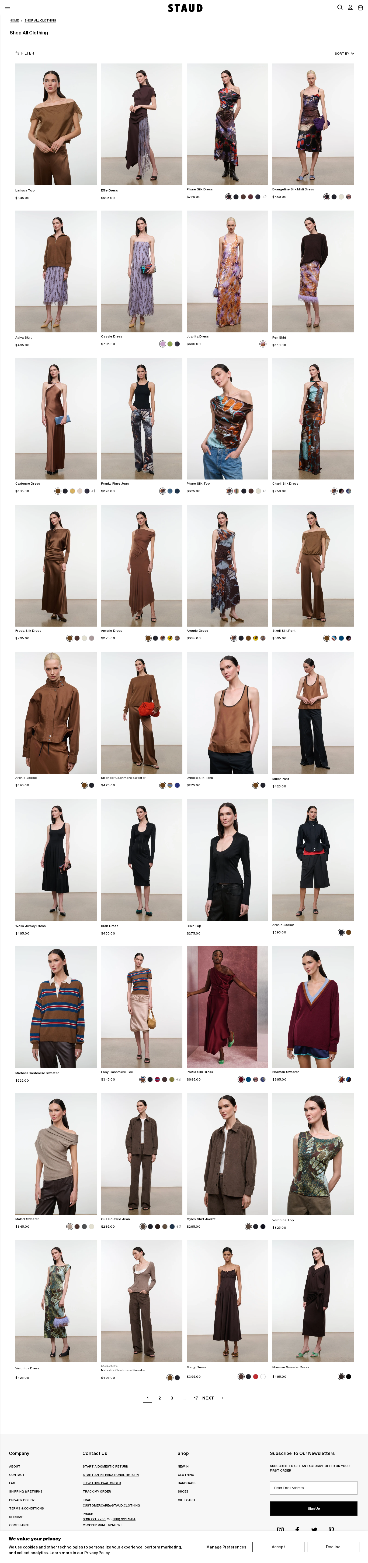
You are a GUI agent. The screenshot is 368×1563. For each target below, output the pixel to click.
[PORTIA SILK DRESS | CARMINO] (227, 1007)
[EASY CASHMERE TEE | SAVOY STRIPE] (141, 1007)
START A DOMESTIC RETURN (105, 1466)
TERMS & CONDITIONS (26, 1508)
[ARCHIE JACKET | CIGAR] (56, 713)
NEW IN (183, 1466)
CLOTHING (186, 1474)
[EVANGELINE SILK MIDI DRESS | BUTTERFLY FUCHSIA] (313, 124)
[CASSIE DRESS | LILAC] (141, 271)
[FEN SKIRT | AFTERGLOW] (313, 271)
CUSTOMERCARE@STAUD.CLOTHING (111, 1505)
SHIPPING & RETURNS (26, 1491)
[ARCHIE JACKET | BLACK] (313, 860)
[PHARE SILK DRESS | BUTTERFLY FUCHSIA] (227, 124)
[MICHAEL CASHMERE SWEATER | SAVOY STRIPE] (56, 1007)
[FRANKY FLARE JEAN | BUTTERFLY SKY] (141, 418)
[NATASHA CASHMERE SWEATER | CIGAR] (141, 1301)
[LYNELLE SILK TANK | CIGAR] (227, 713)
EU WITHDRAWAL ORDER (102, 1483)
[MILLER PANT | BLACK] (313, 713)
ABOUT (14, 1466)
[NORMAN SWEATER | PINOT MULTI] (313, 1007)
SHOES (183, 1491)
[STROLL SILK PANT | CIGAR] (313, 566)
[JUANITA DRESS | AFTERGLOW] (227, 271)
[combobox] (337, 53)
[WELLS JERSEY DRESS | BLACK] (56, 860)
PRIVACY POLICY (21, 1500)
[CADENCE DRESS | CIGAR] (56, 418)
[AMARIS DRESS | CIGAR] (141, 566)
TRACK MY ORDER (97, 1491)
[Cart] (360, 7)
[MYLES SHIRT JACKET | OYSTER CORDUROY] (227, 1154)
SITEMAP (16, 1516)
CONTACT (17, 1474)
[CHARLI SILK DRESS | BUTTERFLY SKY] (313, 418)
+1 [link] (93, 491)
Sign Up (314, 1509)
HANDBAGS (187, 1483)
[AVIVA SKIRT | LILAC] (56, 271)
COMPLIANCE (19, 1525)
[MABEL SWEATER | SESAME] (56, 1154)
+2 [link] (264, 197)
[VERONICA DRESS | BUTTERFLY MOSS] (56, 1301)
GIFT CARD (186, 1500)
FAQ (12, 1483)
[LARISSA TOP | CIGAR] (56, 124)
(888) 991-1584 (124, 1519)
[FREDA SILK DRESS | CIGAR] (56, 566)
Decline (333, 1547)
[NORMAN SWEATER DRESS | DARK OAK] (313, 1301)
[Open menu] (7, 7)
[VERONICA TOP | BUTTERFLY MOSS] (313, 1154)
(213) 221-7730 (94, 1519)
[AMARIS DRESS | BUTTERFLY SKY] (227, 566)
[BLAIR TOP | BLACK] (227, 860)
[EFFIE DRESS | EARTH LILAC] (141, 124)
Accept (278, 1547)
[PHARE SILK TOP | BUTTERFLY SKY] (227, 418)
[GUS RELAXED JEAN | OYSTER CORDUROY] (141, 1154)
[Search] (340, 8)
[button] (350, 8)
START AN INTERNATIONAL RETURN (111, 1474)
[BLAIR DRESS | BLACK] (141, 860)
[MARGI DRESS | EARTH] (227, 1301)
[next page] (220, 1398)
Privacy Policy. (97, 1552)
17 (196, 1398)
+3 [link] (178, 1079)
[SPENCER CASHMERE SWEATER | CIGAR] (141, 713)
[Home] (184, 8)
